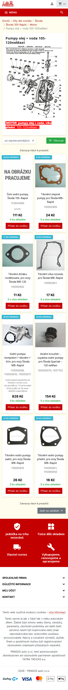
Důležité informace (16, 584)
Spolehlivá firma (14, 577)
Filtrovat (56, 141)
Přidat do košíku (17, 225)
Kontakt (8, 596)
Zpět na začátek (52, 511)
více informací (57, 612)
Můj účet (9, 590)
